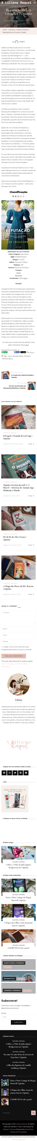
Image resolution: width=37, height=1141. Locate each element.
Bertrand (18, 275)
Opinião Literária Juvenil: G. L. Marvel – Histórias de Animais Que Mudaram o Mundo (18, 488)
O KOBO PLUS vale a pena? (18, 948)
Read (30, 444)
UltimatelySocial (18, 1140)
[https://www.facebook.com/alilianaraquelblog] (4, 772)
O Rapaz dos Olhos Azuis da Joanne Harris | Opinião (21, 1091)
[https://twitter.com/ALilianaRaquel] (15, 772)
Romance (27, 356)
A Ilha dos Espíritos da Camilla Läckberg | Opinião (18, 1066)
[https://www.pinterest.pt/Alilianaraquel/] (20, 772)
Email (3, 1013)
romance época (7, 359)
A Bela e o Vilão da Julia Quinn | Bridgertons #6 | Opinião (18, 1045)
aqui (25, 278)
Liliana (22, 42)
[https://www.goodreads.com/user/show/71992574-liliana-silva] (26, 772)
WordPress (29, 1129)
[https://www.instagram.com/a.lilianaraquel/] (9, 772)
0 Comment (29, 21)
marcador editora (18, 356)
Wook (18, 273)
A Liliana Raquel (16, 2)
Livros (10, 356)
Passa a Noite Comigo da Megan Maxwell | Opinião (23, 1082)
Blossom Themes (9, 1129)
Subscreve (18, 1022)
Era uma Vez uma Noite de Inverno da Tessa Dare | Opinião (18, 1056)
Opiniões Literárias (18, 6)
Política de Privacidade (18, 1132)
